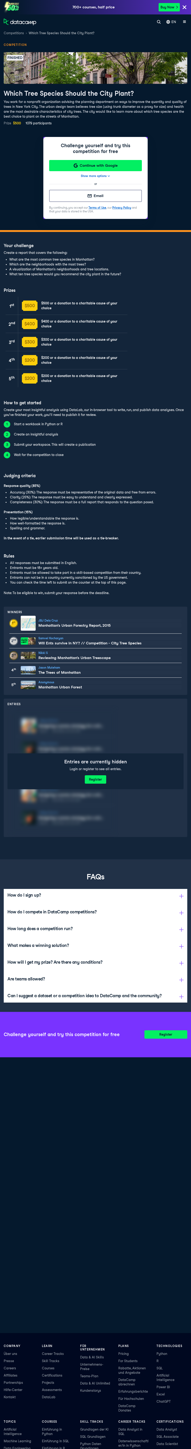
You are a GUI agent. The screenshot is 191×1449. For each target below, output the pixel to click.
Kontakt (10, 1397)
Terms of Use (97, 207)
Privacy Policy (121, 207)
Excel (161, 1394)
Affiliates (10, 1375)
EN (173, 22)
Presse (9, 1361)
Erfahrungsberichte (133, 1391)
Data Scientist (167, 1444)
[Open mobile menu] (184, 22)
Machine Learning (17, 1441)
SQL (160, 1368)
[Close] (184, 8)
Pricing (123, 1354)
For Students (128, 1361)
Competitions (14, 33)
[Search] (159, 22)
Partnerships (13, 1382)
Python (162, 1354)
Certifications (52, 1375)
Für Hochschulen (131, 1399)
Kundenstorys (90, 1390)
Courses (48, 1368)
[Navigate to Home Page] (20, 21)
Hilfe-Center (13, 1390)
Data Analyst (167, 1429)
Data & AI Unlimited (95, 1383)
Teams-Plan (89, 1376)
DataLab (48, 1397)
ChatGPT (164, 1401)
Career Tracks (53, 1354)
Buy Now (167, 7)
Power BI (163, 1387)
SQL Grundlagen (93, 1437)
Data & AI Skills (92, 1357)
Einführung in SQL (55, 1441)
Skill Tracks (50, 1361)
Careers (10, 1368)
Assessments (52, 1390)
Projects (48, 1382)
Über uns (10, 1354)
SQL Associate (168, 1437)
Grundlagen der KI (94, 1429)
